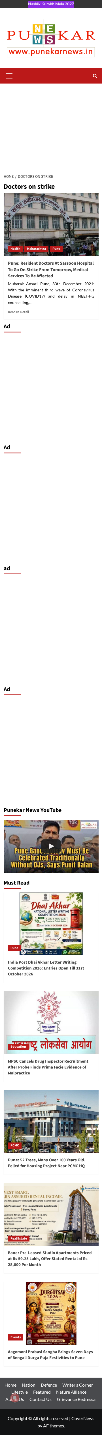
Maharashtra (36, 248)
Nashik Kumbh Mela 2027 (51, 3)
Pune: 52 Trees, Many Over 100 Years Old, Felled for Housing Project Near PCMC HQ (47, 1163)
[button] (9, 75)
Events (15, 1337)
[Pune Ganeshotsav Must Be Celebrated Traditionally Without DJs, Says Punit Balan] (51, 846)
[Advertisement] (51, 125)
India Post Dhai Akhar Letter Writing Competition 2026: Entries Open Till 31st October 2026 (46, 968)
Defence (49, 1384)
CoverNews (82, 1418)
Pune (56, 248)
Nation (28, 1384)
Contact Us (40, 1399)
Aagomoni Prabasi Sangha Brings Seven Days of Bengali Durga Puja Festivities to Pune (50, 1355)
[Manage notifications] (14, 1397)
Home (10, 1384)
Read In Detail (18, 312)
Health (15, 248)
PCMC (14, 1145)
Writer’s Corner (77, 1384)
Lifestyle (19, 1391)
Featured (42, 1391)
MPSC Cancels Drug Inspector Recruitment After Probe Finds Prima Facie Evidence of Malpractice (48, 1067)
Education (18, 1046)
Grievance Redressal (77, 1399)
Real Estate (18, 1238)
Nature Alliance (71, 1391)
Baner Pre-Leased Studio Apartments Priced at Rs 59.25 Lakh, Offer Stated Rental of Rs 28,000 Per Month (50, 1259)
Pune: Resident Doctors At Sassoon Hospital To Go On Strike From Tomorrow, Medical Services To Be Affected (51, 269)
